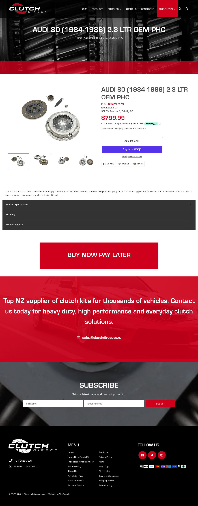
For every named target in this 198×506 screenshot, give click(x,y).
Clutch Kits (104, 471)
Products (103, 452)
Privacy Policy (105, 456)
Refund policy (105, 485)
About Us (72, 471)
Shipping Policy (106, 480)
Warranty (10, 214)
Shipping (119, 128)
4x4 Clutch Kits (75, 475)
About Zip (104, 466)
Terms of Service (76, 480)
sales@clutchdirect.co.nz (101, 337)
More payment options (132, 157)
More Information (14, 224)
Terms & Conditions (108, 475)
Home (79, 38)
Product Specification (17, 204)
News (101, 461)
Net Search (64, 494)
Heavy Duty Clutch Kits (79, 456)
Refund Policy (74, 466)
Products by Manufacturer (81, 461)
